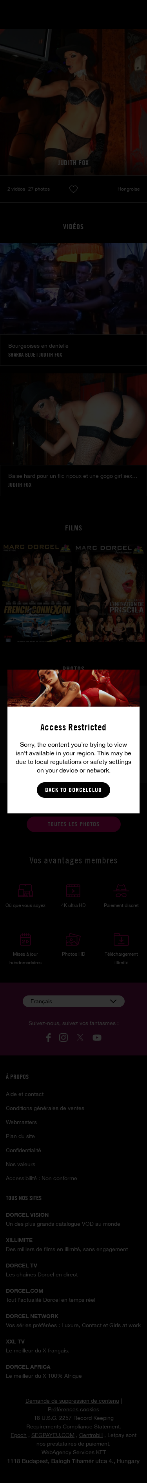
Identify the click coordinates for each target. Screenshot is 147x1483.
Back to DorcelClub (73, 790)
